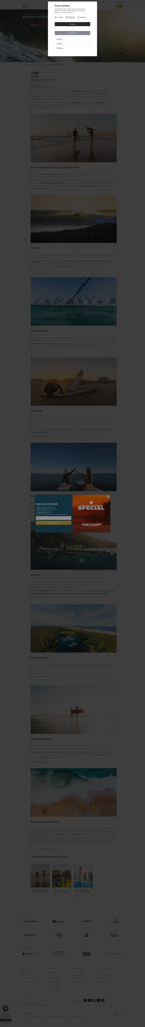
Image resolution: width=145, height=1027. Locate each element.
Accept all (72, 24)
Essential (60, 17)
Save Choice (72, 33)
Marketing (83, 17)
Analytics (71, 17)
